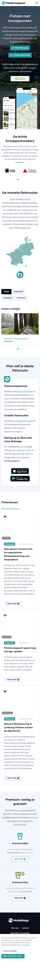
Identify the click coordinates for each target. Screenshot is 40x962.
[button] (18, 179)
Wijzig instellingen (10, 951)
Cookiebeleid (26, 945)
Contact (25, 928)
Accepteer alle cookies (14, 956)
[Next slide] (37, 309)
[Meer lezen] (20, 526)
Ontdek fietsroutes (21, 55)
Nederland (18, 291)
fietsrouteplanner (24, 391)
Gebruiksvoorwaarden (20, 933)
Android (20, 450)
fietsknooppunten (20, 338)
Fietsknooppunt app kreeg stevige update (20, 649)
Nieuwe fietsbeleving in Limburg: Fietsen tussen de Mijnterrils (18, 727)
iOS (29, 450)
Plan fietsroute (21, 48)
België (6, 291)
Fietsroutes (8, 338)
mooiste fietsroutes (23, 421)
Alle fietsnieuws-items (10, 508)
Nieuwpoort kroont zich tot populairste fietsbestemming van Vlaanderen (18, 554)
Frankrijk (21, 298)
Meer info (19, 859)
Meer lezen (11, 603)
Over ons (15, 928)
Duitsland (8, 298)
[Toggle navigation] (36, 3)
